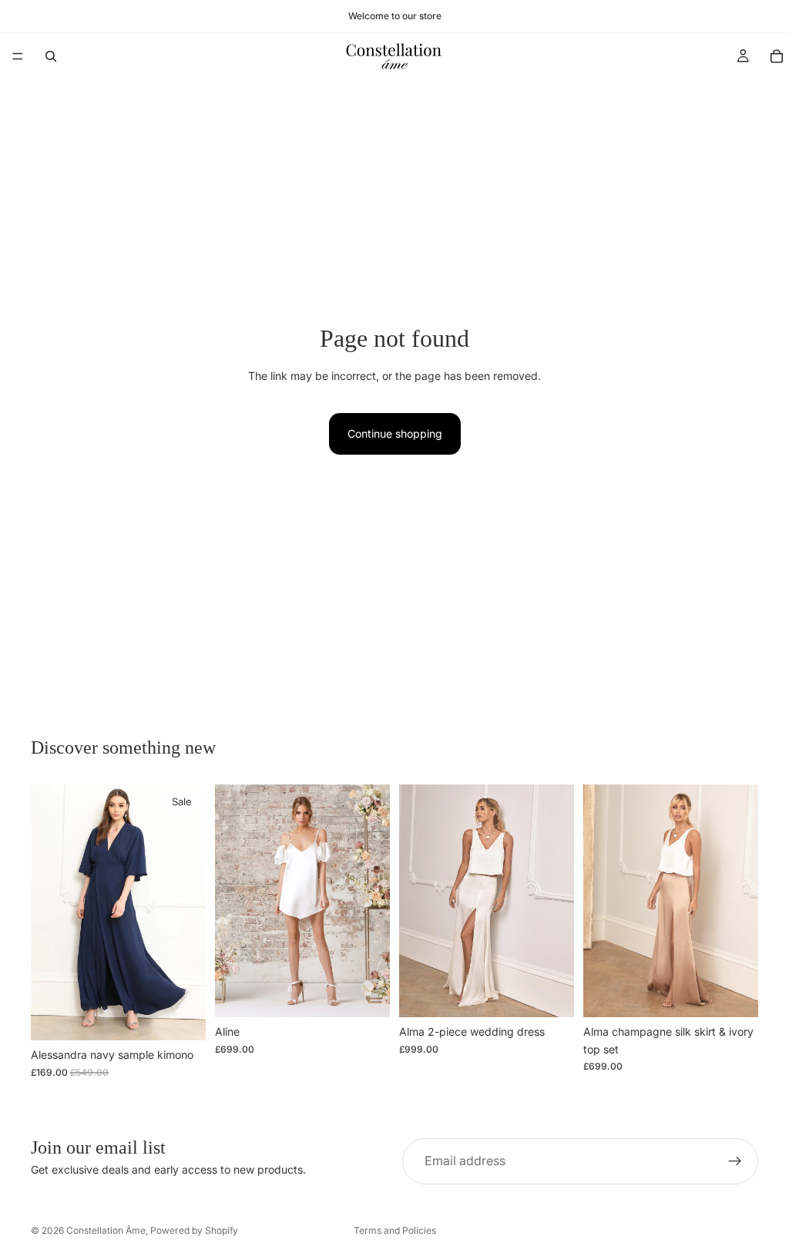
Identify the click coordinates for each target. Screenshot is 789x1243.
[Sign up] (735, 1161)
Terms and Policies (395, 1230)
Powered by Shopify (194, 1230)
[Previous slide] (48, 912)
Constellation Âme (106, 1230)
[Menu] (17, 56)
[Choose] (366, 993)
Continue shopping (394, 433)
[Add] (182, 1017)
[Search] (51, 56)
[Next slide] (189, 912)
